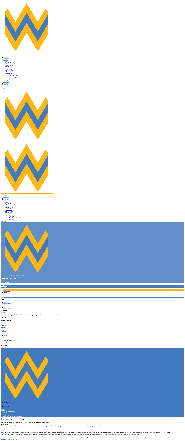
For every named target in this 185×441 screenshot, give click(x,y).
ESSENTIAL (15, 439)
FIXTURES (3, 331)
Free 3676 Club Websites (6, 412)
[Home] (27, 52)
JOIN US (6, 87)
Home (4, 302)
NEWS (5, 292)
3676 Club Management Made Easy (9, 411)
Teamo (8, 415)
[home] (27, 193)
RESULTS (3, 333)
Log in (2, 87)
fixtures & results (7, 291)
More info (46, 422)
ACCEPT (5, 439)
